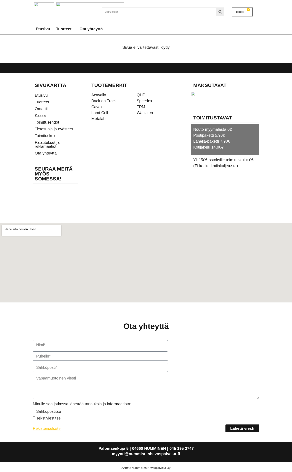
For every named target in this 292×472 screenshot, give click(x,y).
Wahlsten (145, 113)
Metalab (98, 118)
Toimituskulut (46, 135)
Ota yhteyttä (91, 29)
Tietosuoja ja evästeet (54, 129)
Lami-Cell (99, 113)
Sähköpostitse (48, 411)
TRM (141, 107)
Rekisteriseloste (47, 428)
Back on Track (104, 101)
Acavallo (98, 95)
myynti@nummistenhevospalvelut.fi (146, 454)
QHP (141, 95)
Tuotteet (64, 29)
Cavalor (98, 107)
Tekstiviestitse (48, 418)
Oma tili (41, 109)
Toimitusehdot (47, 122)
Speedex (144, 101)
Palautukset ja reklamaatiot (47, 144)
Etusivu (43, 29)
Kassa (40, 115)
